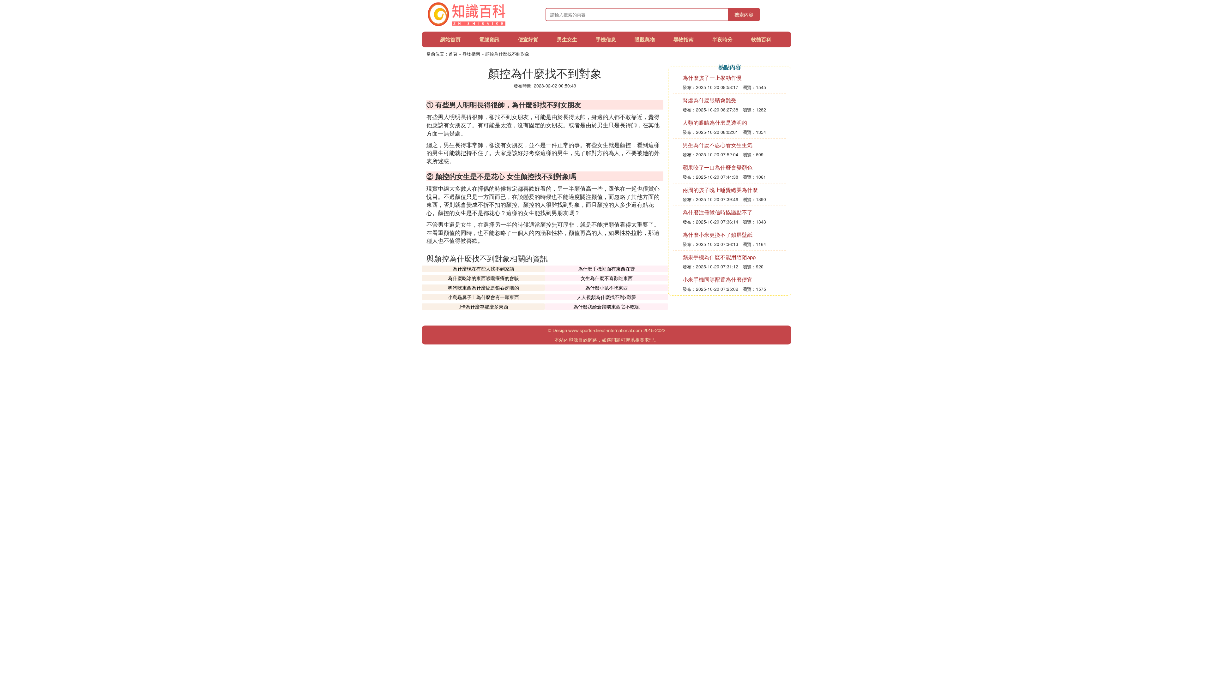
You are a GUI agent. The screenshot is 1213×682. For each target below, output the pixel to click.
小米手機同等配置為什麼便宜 (717, 279)
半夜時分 (722, 39)
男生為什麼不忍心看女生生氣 (717, 145)
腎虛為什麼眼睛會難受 (709, 100)
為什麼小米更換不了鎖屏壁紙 (717, 234)
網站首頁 (450, 39)
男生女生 (567, 39)
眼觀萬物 (645, 39)
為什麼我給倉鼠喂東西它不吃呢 (606, 306)
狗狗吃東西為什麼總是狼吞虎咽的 (483, 287)
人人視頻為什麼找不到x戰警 (606, 297)
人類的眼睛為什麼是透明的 (715, 122)
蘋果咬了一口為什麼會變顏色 (717, 167)
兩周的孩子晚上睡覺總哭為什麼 (720, 190)
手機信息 (606, 39)
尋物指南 (683, 39)
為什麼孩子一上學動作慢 (712, 77)
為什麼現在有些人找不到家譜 (483, 268)
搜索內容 (743, 14)
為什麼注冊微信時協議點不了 (717, 212)
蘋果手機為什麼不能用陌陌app (719, 257)
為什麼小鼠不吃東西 (606, 287)
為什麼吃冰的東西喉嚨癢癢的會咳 (483, 278)
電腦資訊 (489, 39)
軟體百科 (761, 39)
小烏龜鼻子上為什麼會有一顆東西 (483, 297)
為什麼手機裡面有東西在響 (606, 268)
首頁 (453, 54)
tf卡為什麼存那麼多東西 (483, 306)
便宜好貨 (528, 39)
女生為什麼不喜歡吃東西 (607, 278)
